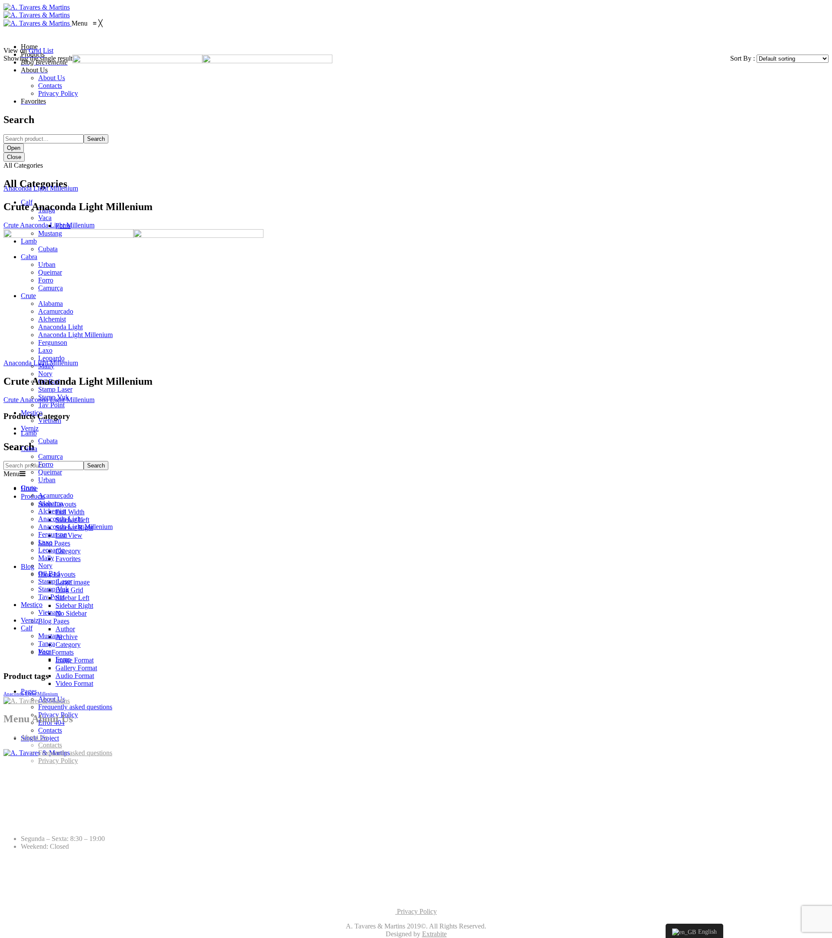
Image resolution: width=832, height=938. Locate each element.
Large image (72, 582)
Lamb (29, 433)
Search (96, 465)
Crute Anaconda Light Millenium (48, 225)
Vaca (45, 651)
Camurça (50, 456)
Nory (45, 565)
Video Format (74, 683)
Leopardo (51, 550)
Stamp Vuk (53, 589)
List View (68, 535)
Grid (35, 50)
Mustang (50, 635)
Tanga (46, 643)
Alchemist (52, 511)
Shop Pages (54, 543)
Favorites (68, 558)
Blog (27, 566)
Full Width (69, 512)
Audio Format (74, 675)
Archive (66, 636)
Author (65, 629)
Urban (46, 480)
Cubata (48, 441)
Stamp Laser (55, 581)
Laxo (45, 542)
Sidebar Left (72, 597)
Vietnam (49, 612)
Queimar (50, 472)
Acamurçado (55, 495)
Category (68, 551)
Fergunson (52, 534)
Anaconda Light (60, 519)
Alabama (50, 503)
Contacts (50, 730)
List (48, 50)
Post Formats (56, 652)
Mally (46, 558)
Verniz (30, 428)
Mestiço (31, 604)
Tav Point (51, 405)
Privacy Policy (58, 760)
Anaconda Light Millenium (40, 188)
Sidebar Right (74, 605)
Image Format (74, 660)
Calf (26, 628)
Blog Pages (53, 621)
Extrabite (434, 934)
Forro (45, 464)
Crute (28, 487)
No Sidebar (71, 613)
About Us (34, 737)
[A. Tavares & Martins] (36, 7)
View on (15, 50)
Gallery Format (76, 668)
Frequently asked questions (75, 707)
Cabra (29, 448)
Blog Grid (69, 590)
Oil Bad (49, 573)
